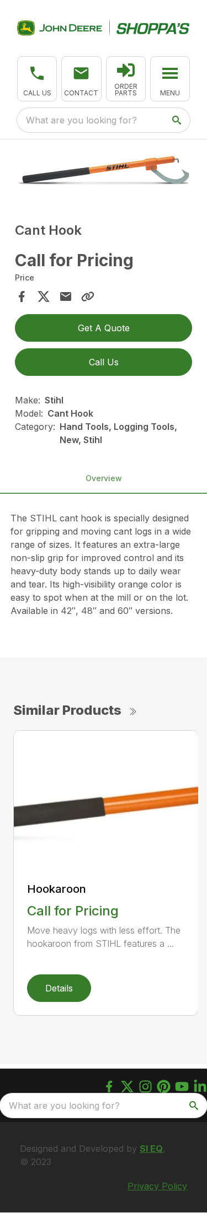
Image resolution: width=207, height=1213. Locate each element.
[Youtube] (182, 1086)
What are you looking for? (81, 120)
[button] (37, 78)
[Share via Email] (65, 296)
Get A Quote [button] (104, 327)
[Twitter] (127, 1086)
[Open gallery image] (104, 171)
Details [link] (59, 988)
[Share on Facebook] (21, 296)
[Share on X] (43, 296)
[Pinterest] (164, 1086)
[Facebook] (109, 1086)
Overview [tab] (104, 478)
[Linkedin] (200, 1086)
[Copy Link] (87, 296)
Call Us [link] (104, 362)
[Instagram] (145, 1086)
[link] (126, 78)
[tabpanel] (104, 173)
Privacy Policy (157, 1186)
